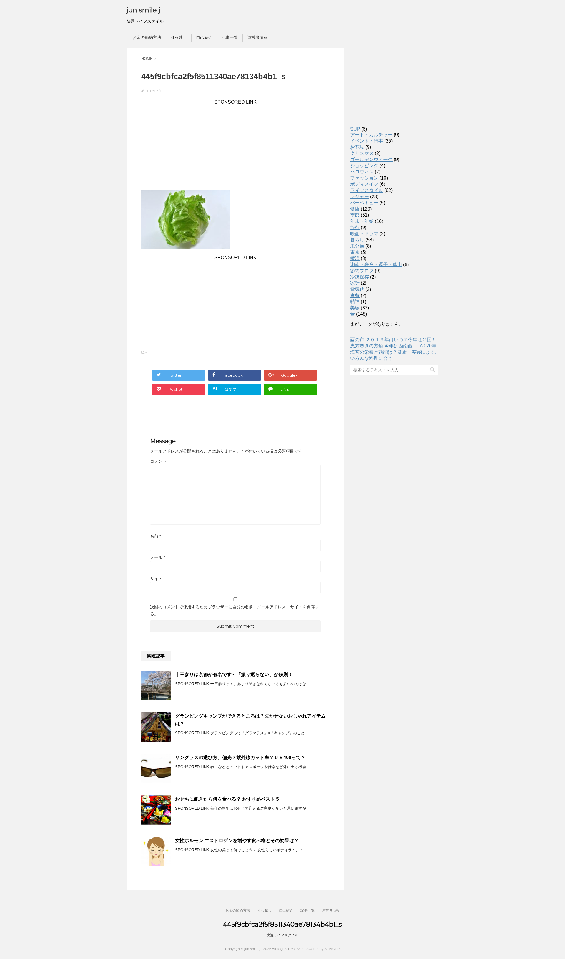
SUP (355, 129)
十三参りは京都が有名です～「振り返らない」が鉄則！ (234, 674)
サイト (156, 578)
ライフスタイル (366, 190)
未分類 (357, 246)
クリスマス (362, 153)
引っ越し (178, 37)
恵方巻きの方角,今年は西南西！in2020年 (393, 345)
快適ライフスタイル (282, 935)
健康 (355, 208)
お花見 (357, 147)
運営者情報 (257, 37)
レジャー (359, 196)
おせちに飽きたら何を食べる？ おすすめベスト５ (227, 798)
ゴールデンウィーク (371, 159)
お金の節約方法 (146, 37)
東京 (355, 252)
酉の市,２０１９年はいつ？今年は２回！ (393, 339)
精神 (355, 301)
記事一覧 (230, 37)
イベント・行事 (366, 140)
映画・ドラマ (364, 233)
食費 (355, 295)
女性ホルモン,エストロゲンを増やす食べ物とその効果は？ (237, 840)
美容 (355, 307)
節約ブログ (362, 270)
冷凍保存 (359, 276)
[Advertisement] (235, 146)
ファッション (364, 177)
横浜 (355, 258)
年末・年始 (362, 221)
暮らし (357, 239)
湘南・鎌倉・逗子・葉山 (376, 264)
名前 (155, 536)
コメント (158, 461)
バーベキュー (364, 202)
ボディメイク (364, 184)
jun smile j (143, 10)
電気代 (357, 289)
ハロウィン (362, 171)
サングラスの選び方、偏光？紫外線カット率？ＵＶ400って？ (240, 757)
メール (157, 557)
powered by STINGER (322, 949)
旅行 (355, 227)
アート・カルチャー (371, 134)
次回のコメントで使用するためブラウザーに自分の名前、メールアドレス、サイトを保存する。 (234, 610)
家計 (355, 283)
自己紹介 (204, 37)
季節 (355, 215)
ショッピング (364, 165)
